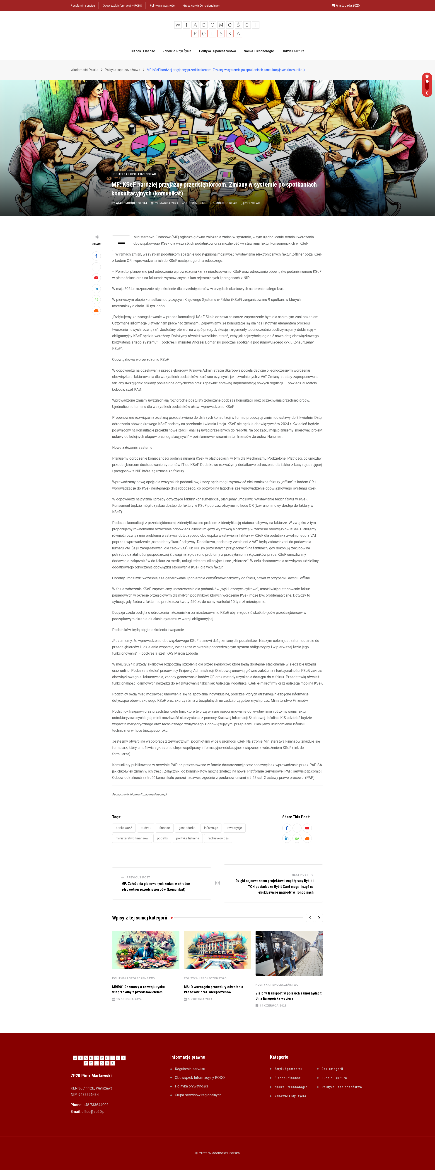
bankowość (124, 828)
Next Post (300, 874)
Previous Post (138, 877)
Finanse (164, 828)
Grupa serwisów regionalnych (201, 5)
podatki (162, 838)
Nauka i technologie (259, 51)
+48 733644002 (96, 1105)
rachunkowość (218, 838)
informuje (211, 828)
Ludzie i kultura (293, 51)
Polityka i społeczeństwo (217, 51)
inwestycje (234, 828)
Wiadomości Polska (131, 203)
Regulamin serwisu (83, 5)
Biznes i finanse (143, 51)
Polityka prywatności (162, 5)
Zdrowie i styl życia (177, 51)
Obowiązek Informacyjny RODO (122, 5)
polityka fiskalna (187, 838)
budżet (146, 828)
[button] (310, 918)
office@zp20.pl (93, 1111)
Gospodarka (187, 828)
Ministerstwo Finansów (132, 838)
